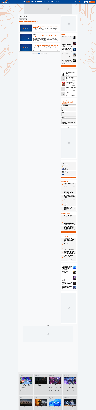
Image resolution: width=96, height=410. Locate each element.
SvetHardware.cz (65, 269)
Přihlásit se (91, 1)
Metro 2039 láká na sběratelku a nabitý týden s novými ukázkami (67, 272)
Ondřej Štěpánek (36, 40)
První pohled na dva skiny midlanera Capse (67, 287)
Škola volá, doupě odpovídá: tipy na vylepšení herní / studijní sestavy (26, 391)
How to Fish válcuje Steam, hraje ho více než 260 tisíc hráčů (26, 388)
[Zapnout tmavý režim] (87, 2)
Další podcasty (69, 232)
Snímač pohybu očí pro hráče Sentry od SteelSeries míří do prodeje (45, 36)
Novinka (34, 34)
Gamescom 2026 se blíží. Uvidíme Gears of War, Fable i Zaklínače (25, 385)
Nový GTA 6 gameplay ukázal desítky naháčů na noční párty (67, 278)
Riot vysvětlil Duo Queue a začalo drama (69, 391)
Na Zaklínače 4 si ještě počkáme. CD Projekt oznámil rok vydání (40, 390)
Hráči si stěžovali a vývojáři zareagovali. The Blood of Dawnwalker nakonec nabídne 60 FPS (40, 386)
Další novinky (69, 66)
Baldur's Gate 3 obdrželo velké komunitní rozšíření (54, 391)
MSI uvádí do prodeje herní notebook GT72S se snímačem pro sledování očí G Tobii (45, 27)
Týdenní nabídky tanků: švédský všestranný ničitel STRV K (25, 407)
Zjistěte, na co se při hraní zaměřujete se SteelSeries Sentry (45, 45)
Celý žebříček (69, 177)
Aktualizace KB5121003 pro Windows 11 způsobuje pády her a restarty (67, 267)
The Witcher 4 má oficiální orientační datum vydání (67, 283)
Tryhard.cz (64, 288)
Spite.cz (63, 280)
